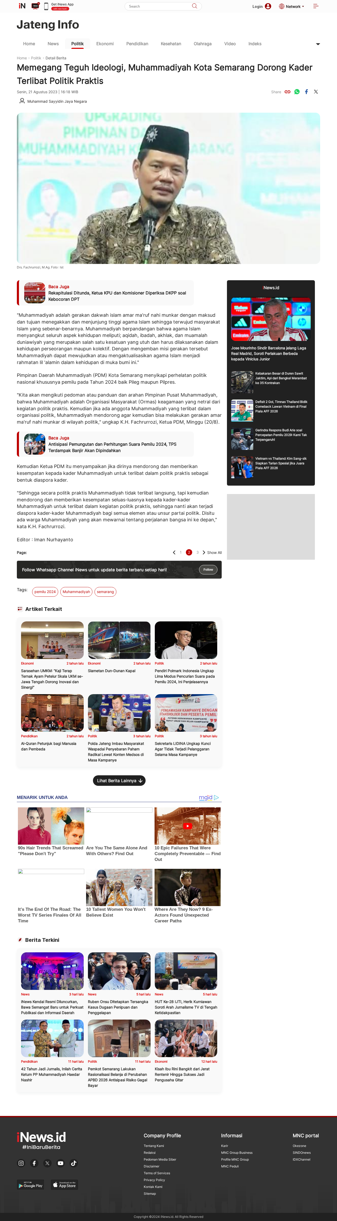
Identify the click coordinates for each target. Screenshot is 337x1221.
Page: (22, 552)
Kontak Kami (153, 1187)
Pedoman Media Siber (160, 1159)
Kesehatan (171, 43)
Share (276, 92)
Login (257, 6)
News (53, 43)
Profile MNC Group (235, 1159)
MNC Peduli (230, 1166)
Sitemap (150, 1194)
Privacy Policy (154, 1180)
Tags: (22, 589)
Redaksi (150, 1153)
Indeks (255, 43)
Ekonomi (105, 43)
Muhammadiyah (76, 591)
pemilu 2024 (45, 591)
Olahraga (203, 43)
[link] (287, 91)
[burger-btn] (316, 6)
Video (230, 43)
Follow (208, 569)
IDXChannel (301, 1159)
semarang (105, 591)
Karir (224, 1146)
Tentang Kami (154, 1146)
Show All (214, 552)
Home (29, 43)
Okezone (299, 1146)
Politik (77, 43)
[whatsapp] (297, 91)
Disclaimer (151, 1166)
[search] (194, 6)
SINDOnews (302, 1153)
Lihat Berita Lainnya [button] (116, 780)
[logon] (22, 6)
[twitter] (316, 91)
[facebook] (306, 91)
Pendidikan (137, 43)
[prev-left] (174, 552)
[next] (204, 552)
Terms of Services (157, 1173)
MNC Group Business (236, 1153)
